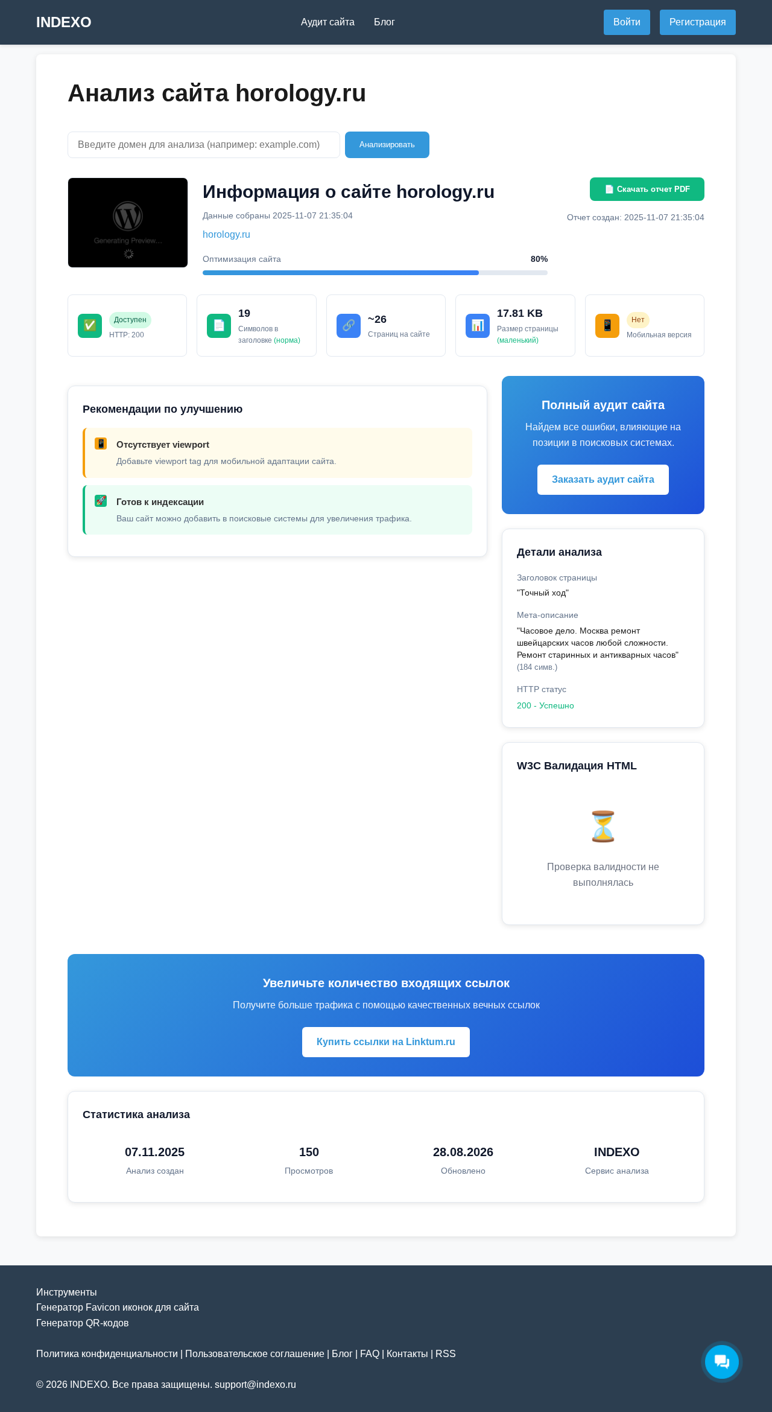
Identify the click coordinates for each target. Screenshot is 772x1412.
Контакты (407, 1354)
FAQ (369, 1354)
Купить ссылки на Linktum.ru (386, 1042)
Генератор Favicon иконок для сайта (117, 1307)
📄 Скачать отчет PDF (647, 189)
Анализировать (387, 144)
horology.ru (226, 234)
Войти (627, 22)
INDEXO (64, 22)
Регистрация (697, 22)
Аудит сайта (328, 22)
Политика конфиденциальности (107, 1354)
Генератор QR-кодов (82, 1323)
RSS (445, 1354)
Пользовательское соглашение (254, 1354)
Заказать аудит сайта (603, 479)
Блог (384, 22)
